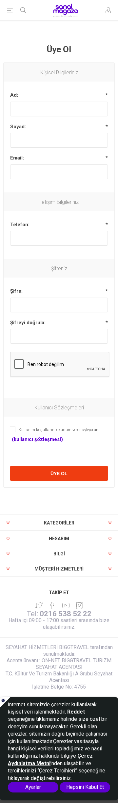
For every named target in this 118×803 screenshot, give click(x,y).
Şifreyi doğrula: (28, 323)
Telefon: (20, 225)
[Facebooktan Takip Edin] (52, 605)
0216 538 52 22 (65, 614)
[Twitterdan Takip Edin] (39, 605)
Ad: (14, 95)
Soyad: (18, 127)
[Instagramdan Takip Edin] (66, 605)
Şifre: (16, 291)
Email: (17, 158)
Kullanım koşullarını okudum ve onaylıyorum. (60, 429)
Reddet (76, 712)
